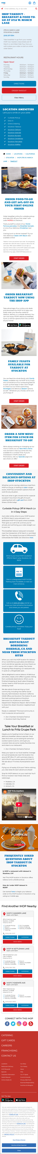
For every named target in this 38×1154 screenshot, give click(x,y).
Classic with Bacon (20, 236)
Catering (25, 937)
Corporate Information (8, 1074)
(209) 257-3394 (18, 603)
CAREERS (6, 1045)
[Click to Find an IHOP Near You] (2, 9)
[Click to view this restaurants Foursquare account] (25, 1023)
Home (8, 154)
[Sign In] (29, 2)
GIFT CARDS (8, 1040)
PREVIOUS (2, 837)
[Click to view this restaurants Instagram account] (19, 1023)
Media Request (5, 1077)
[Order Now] (34, 2)
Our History (23, 1066)
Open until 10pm (12, 915)
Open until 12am (12, 950)
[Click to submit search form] (35, 9)
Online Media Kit (6, 1080)
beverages (7, 389)
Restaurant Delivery (7, 1066)
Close (19, 1150)
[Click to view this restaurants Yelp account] (30, 1023)
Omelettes (24, 228)
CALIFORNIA (30, 154)
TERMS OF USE (13, 1114)
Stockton (10, 158)
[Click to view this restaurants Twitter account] (13, 1023)
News (22, 1069)
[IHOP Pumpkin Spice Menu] (19, 837)
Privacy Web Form (25, 1080)
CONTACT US (8, 1055)
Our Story (23, 1063)
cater (25, 487)
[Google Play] (7, 1100)
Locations (18, 154)
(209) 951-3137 (10, 933)
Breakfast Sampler (27, 226)
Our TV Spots (24, 1074)
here (13, 891)
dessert (24, 389)
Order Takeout (19, 91)
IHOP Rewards (5, 1069)
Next (35, 837)
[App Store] (20, 1100)
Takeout (13, 161)
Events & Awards (25, 1077)
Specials (22, 457)
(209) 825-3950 (10, 1002)
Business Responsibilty (27, 1082)
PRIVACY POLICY (9, 1134)
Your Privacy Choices (19, 1140)
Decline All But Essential (18, 1145)
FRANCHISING (9, 1050)
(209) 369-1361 (10, 967)
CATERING (7, 1035)
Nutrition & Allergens (26, 1085)
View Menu (19, 98)
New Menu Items (25, 448)
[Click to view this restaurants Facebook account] (7, 1023)
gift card (20, 500)
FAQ (21, 1072)
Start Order (19, 258)
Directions (19, 84)
